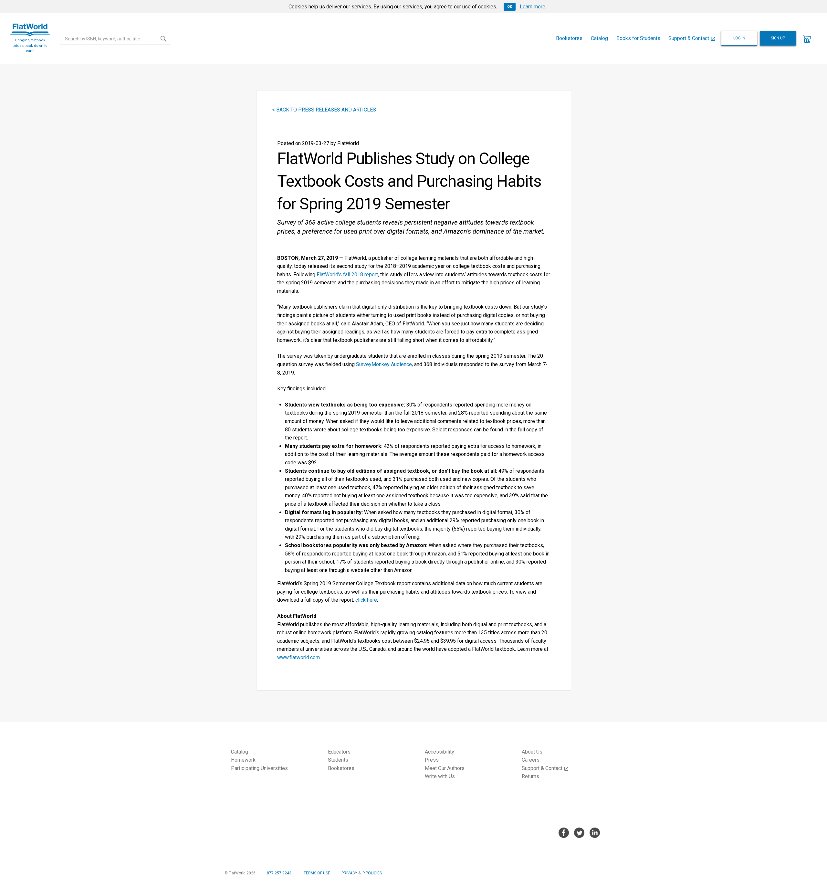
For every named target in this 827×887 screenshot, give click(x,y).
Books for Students (638, 38)
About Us (532, 752)
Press (432, 760)
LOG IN (739, 38)
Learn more (532, 7)
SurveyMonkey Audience (384, 364)
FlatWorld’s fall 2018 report (347, 274)
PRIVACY (349, 873)
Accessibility (439, 752)
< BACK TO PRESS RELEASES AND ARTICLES (324, 110)
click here (366, 600)
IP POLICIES (371, 873)
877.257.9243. (279, 873)
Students (338, 760)
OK (509, 7)
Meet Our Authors (445, 768)
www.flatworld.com (298, 657)
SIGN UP (778, 38)
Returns (530, 776)
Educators (339, 752)
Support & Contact (692, 38)
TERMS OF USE (317, 873)
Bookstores (569, 38)
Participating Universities (259, 768)
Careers (530, 760)
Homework (243, 760)
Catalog (599, 38)
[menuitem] (569, 39)
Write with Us (440, 776)
